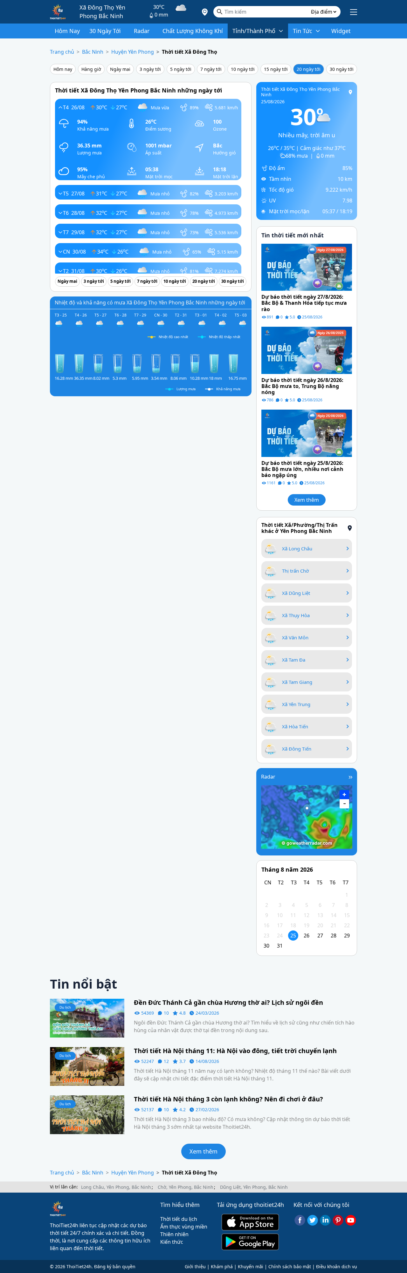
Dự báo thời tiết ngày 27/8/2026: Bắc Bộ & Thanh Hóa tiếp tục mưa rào (304, 303)
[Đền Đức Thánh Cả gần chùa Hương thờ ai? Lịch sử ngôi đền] (87, 1017)
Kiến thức (171, 1241)
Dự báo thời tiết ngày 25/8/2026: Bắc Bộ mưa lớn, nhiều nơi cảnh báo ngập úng (302, 469)
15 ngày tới (276, 69)
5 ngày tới (180, 69)
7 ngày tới (211, 69)
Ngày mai (120, 69)
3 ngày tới (150, 69)
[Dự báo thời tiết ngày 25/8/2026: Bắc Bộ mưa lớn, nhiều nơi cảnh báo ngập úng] (306, 432)
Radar (268, 776)
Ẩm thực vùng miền (183, 1226)
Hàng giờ (91, 69)
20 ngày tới (309, 69)
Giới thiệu (195, 1266)
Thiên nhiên (174, 1234)
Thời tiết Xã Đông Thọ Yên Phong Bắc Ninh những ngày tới (138, 90)
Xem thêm (306, 499)
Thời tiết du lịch (178, 1218)
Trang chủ (62, 51)
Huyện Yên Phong (132, 51)
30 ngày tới (342, 69)
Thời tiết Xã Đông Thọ (189, 51)
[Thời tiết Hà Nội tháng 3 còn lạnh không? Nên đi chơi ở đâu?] (87, 1114)
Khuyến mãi (250, 1266)
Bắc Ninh (92, 51)
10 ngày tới (243, 69)
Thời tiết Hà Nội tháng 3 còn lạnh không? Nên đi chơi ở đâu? (228, 1099)
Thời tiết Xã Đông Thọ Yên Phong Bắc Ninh (300, 92)
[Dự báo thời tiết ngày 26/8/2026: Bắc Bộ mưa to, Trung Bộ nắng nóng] (306, 349)
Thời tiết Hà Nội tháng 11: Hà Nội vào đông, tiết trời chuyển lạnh (236, 1051)
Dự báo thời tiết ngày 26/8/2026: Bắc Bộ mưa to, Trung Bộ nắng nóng (302, 386)
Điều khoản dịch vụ (336, 1266)
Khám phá (222, 1266)
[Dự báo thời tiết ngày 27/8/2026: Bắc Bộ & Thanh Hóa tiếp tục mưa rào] (306, 266)
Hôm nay (62, 69)
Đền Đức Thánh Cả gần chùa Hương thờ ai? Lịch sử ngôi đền (228, 1002)
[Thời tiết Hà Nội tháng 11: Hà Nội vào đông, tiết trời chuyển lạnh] (87, 1065)
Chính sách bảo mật (289, 1266)
